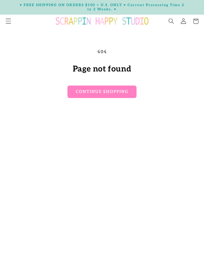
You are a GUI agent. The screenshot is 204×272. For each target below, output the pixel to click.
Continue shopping (102, 91)
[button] (171, 21)
